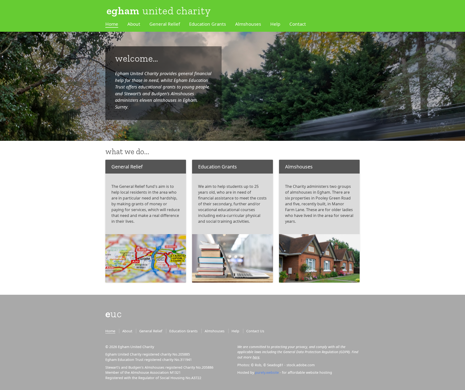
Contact (297, 24)
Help (275, 24)
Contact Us (255, 331)
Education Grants (207, 24)
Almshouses (248, 24)
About (133, 24)
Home (111, 24)
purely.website (267, 372)
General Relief (164, 24)
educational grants (157, 87)
